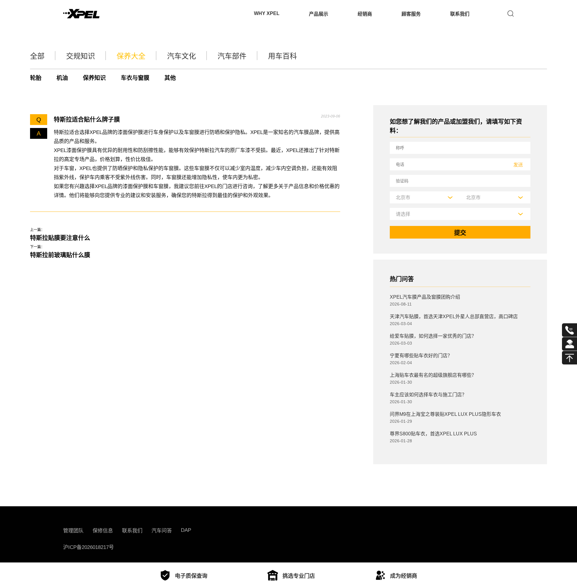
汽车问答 (161, 531)
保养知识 (94, 78)
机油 (62, 78)
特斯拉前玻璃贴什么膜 (60, 255)
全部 (37, 56)
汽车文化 (181, 56)
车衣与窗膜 (135, 78)
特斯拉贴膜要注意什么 (60, 238)
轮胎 (35, 78)
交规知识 (80, 56)
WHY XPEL (266, 13)
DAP (186, 530)
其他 (170, 78)
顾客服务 (411, 14)
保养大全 (131, 56)
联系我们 (459, 14)
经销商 (365, 14)
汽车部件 (232, 56)
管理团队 (73, 531)
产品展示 (318, 14)
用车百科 (282, 56)
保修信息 (103, 531)
